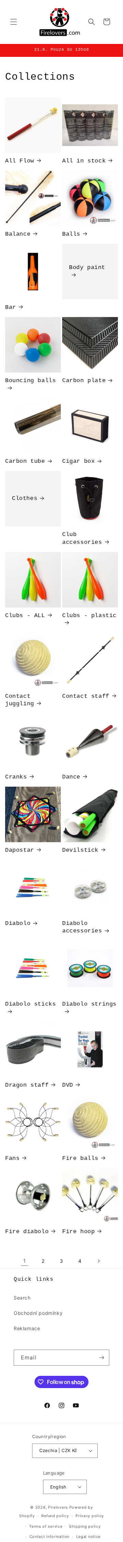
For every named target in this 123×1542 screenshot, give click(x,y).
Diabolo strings (89, 1004)
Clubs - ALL (25, 615)
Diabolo (17, 923)
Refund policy (55, 1515)
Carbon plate (84, 380)
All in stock (84, 161)
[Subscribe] (101, 1358)
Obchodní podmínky (38, 1313)
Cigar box (78, 461)
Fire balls (80, 1158)
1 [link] (24, 1261)
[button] (13, 21)
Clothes (24, 498)
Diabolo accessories (82, 927)
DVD (67, 1085)
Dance (71, 777)
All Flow (19, 161)
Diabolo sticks (30, 1004)
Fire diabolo (27, 1231)
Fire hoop (78, 1231)
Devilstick (80, 850)
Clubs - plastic (89, 615)
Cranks (16, 777)
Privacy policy (90, 1515)
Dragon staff (27, 1085)
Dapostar (19, 850)
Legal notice (88, 1536)
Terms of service (45, 1526)
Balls (71, 234)
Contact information (49, 1536)
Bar (10, 307)
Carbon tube (25, 461)
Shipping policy (85, 1526)
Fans (12, 1158)
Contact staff (85, 696)
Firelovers (58, 1507)
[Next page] (98, 1261)
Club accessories (82, 538)
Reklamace (27, 1328)
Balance (17, 234)
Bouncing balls (30, 380)
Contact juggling (19, 700)
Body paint (87, 268)
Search (22, 1298)
